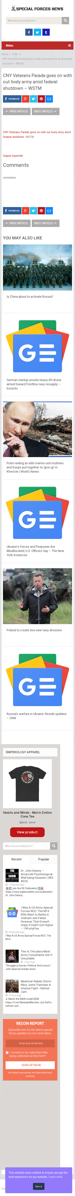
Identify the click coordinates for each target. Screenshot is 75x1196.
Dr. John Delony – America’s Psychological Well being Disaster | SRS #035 (37, 876)
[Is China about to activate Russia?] (37, 268)
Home (5, 54)
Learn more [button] (55, 1176)
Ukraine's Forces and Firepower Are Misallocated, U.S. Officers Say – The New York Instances (35, 551)
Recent (17, 859)
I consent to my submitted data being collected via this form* (28, 1054)
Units (15, 54)
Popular (43, 859)
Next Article (44, 111)
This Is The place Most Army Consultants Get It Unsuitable (36, 955)
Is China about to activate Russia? (30, 296)
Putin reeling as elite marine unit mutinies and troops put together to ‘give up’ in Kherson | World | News (35, 467)
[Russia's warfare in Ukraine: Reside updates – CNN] (37, 680)
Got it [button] (38, 1186)
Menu (9, 45)
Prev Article (18, 111)
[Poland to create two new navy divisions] (37, 597)
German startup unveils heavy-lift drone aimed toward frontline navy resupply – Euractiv (34, 384)
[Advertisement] (39, 192)
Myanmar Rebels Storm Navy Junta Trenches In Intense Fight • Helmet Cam (36, 986)
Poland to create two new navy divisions (34, 630)
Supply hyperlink (13, 155)
